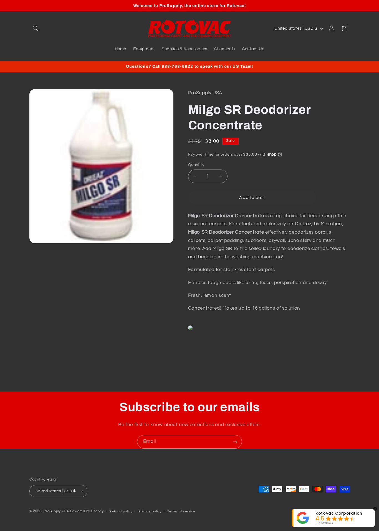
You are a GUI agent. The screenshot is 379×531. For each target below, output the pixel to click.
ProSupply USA (56, 511)
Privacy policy (150, 511)
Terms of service (181, 511)
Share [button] (199, 347)
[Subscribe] (235, 442)
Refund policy (121, 511)
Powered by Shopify (87, 511)
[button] (35, 28)
